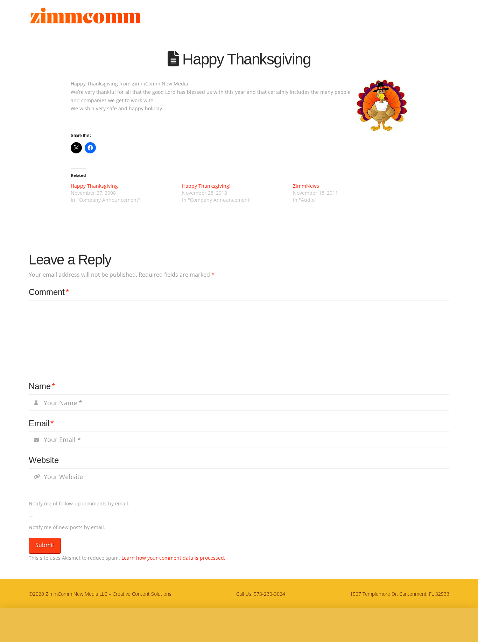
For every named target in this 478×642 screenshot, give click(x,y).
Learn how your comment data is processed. (173, 557)
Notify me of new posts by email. (67, 527)
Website (44, 460)
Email (41, 423)
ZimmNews (306, 185)
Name (42, 386)
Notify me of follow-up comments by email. (79, 503)
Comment (49, 292)
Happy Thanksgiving (94, 185)
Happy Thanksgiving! (206, 185)
